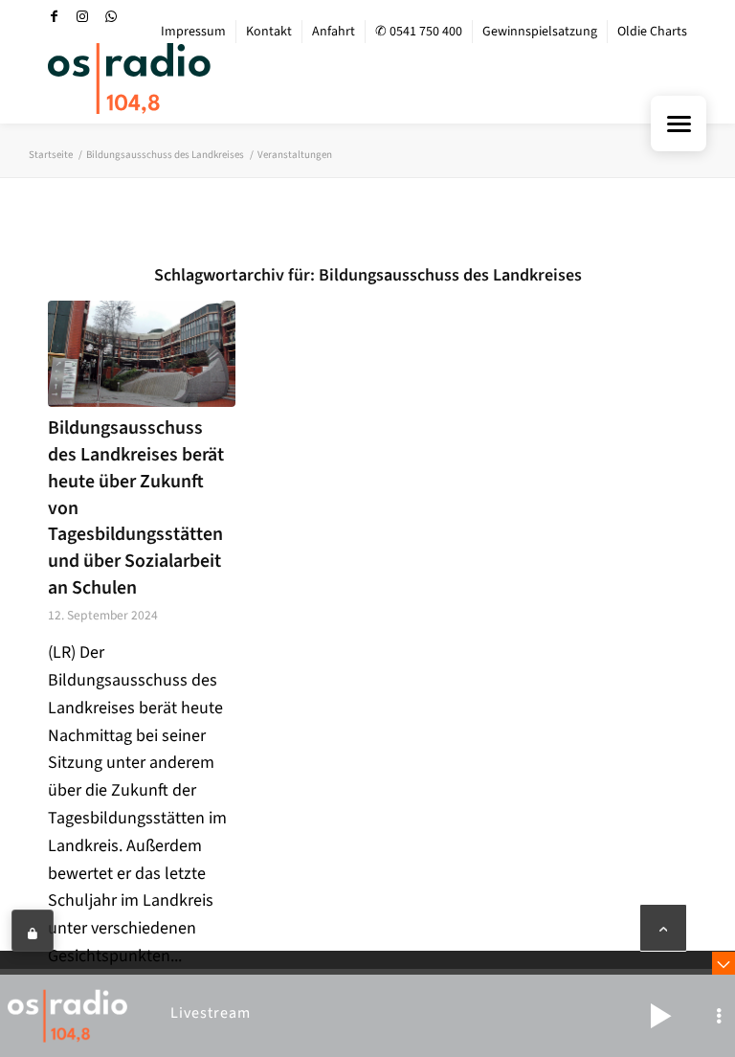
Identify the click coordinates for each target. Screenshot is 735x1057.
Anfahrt (333, 31)
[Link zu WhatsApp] (111, 16)
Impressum (193, 31)
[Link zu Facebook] (53, 16)
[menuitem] (193, 31)
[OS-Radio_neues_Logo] (129, 78)
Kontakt (269, 31)
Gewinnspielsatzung (539, 31)
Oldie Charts (652, 31)
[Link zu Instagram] (82, 16)
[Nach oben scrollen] (663, 928)
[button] (660, 1016)
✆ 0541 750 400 (418, 31)
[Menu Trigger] (678, 123)
